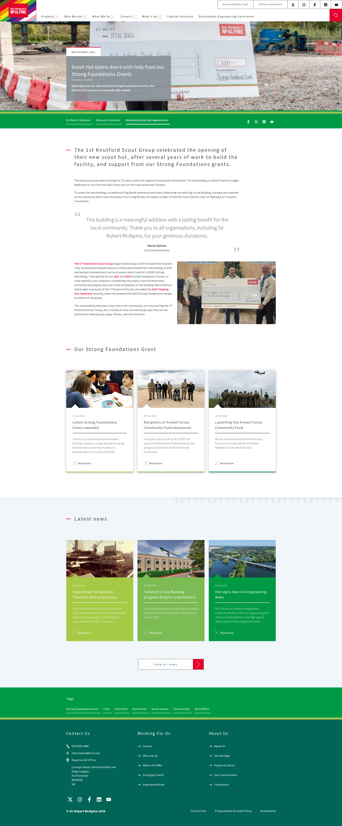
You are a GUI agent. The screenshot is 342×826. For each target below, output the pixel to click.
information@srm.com (86, 753)
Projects (48, 16)
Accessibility (268, 811)
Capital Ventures (180, 16)
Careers (126, 16)
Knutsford (121, 709)
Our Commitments (225, 775)
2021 (117, 276)
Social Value (139, 709)
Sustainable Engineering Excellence (226, 16)
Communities (181, 709)
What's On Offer (152, 765)
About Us (219, 746)
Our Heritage (222, 755)
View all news (165, 664)
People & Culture (224, 765)
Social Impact (160, 709)
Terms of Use (198, 811)
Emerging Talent (153, 775)
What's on (149, 16)
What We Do (101, 16)
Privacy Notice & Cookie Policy (233, 811)
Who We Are (73, 16)
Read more (84, 463)
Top (334, 820)
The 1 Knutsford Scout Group (93, 263)
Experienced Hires (154, 784)
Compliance (221, 784)
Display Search (336, 15)
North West (202, 709)
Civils (106, 709)
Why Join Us (150, 755)
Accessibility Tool (235, 4)
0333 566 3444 (80, 746)
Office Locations (270, 4)
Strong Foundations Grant (82, 709)
